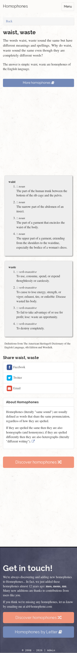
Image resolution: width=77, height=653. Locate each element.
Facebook (18, 367)
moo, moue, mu (56, 586)
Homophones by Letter (36, 632)
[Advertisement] (38, 133)
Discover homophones (36, 462)
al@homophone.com (39, 606)
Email (16, 388)
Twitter (17, 377)
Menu (68, 6)
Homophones (15, 6)
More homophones (37, 83)
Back (9, 21)
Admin (51, 650)
